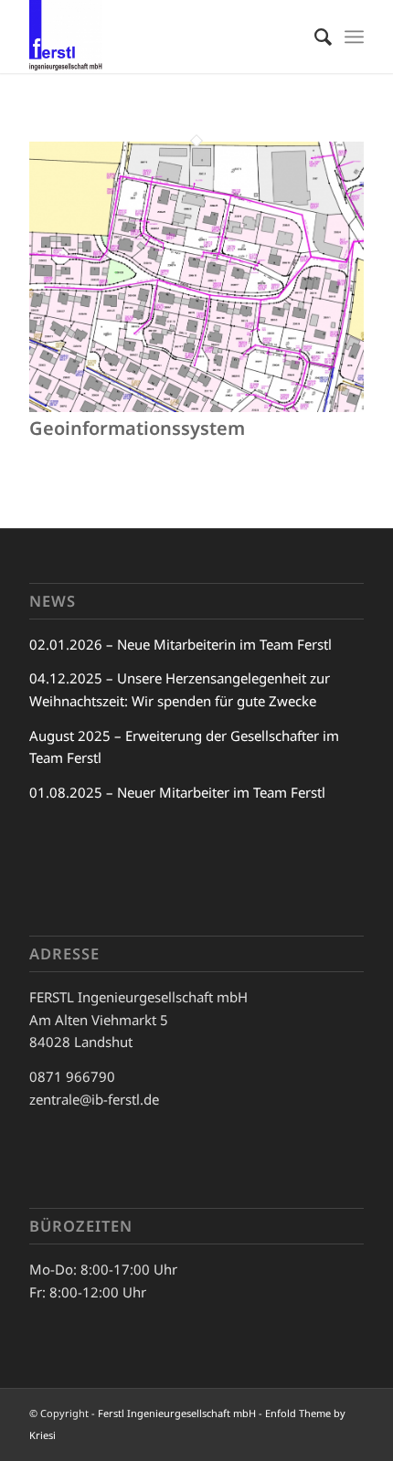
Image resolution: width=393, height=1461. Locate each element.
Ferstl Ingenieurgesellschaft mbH (177, 1413)
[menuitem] (314, 36)
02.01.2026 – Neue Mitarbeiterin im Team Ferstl (180, 644)
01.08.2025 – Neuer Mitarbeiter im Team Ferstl (177, 792)
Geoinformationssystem (137, 428)
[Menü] (354, 36)
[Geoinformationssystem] (196, 406)
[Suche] (314, 36)
